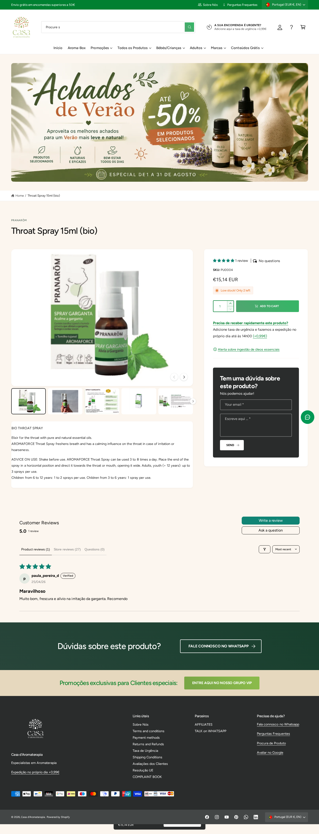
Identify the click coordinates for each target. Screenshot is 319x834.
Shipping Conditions (147, 757)
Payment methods (146, 737)
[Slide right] (184, 377)
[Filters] (264, 549)
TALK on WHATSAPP (210, 731)
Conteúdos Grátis (245, 48)
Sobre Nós (210, 5)
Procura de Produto (271, 743)
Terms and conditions (148, 731)
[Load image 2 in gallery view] (65, 401)
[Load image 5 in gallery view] (175, 401)
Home (19, 195)
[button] (303, 27)
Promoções (100, 48)
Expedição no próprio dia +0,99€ (35, 772)
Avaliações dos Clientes (150, 764)
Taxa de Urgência (145, 751)
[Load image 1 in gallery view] (28, 401)
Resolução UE (143, 770)
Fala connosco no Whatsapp (278, 724)
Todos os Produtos (132, 48)
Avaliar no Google (270, 752)
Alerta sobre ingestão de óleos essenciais (249, 349)
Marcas (216, 48)
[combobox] (118, 27)
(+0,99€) (260, 336)
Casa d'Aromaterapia (33, 817)
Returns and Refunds (148, 744)
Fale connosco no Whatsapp (218, 646)
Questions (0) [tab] (95, 549)
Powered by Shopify (58, 817)
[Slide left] (174, 377)
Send (230, 445)
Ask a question (271, 530)
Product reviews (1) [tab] (35, 549)
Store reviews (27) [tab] (67, 549)
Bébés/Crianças (168, 48)
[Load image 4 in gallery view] (138, 401)
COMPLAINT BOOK (147, 777)
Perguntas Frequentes (242, 5)
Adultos (196, 48)
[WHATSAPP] (291, 27)
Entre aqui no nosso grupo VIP (222, 683)
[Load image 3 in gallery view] (102, 401)
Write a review (271, 520)
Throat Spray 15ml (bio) (44, 195)
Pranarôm (19, 220)
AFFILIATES (204, 724)
